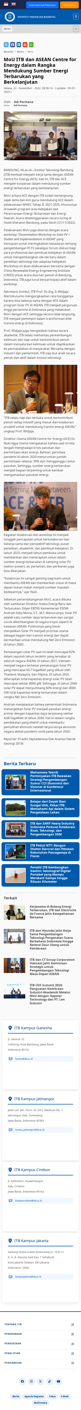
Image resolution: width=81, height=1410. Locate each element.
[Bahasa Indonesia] (6, 4)
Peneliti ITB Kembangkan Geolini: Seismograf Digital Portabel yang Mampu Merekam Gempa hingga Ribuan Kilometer (50, 874)
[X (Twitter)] (40, 1381)
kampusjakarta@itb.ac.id (28, 1276)
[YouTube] (58, 1381)
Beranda (8, 51)
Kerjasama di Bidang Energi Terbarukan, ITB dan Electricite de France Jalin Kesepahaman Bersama (53, 911)
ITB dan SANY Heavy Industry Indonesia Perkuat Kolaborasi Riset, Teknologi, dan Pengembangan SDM (52, 828)
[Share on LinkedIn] (19, 44)
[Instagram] (31, 1381)
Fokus (52, 1396)
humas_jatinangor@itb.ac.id (29, 1129)
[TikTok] (49, 1381)
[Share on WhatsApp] (31, 44)
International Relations (42, 5)
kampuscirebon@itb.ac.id (28, 1200)
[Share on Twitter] (6, 44)
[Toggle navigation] (76, 29)
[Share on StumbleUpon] (25, 44)
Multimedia (40, 1402)
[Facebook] (22, 1381)
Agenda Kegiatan (34, 1396)
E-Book (65, 1396)
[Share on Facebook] (12, 44)
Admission (69, 5)
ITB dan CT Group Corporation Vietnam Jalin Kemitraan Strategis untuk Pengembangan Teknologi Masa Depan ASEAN (52, 967)
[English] (13, 4)
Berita (20, 51)
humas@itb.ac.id (24, 1058)
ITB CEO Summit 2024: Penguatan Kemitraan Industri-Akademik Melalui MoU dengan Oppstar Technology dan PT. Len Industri (50, 994)
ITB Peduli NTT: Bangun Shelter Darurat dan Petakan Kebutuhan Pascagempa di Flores (52, 850)
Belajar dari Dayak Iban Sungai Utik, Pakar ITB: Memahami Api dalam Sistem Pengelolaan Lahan (52, 806)
